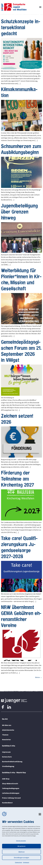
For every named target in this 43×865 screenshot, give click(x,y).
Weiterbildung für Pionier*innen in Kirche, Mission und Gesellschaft (21, 279)
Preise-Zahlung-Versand (11, 798)
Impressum (26, 862)
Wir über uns (6, 725)
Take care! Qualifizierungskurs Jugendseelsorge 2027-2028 (19, 547)
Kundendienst (7, 803)
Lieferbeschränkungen (10, 793)
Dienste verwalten (21, 840)
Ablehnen (21, 852)
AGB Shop (5, 779)
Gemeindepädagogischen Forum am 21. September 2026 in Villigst (21, 351)
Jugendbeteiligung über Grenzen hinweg (19, 212)
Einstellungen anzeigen (21, 858)
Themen (5, 735)
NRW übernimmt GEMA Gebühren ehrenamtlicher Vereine (21, 616)
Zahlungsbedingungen (10, 788)
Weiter (38, 677)
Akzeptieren (21, 846)
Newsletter (6, 739)
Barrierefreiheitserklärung (12, 761)
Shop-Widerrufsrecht (10, 783)
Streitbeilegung (8, 766)
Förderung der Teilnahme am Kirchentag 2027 (17, 479)
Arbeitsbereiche (8, 730)
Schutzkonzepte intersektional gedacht (20, 27)
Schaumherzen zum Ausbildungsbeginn (21, 149)
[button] (40, 814)
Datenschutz (18, 862)
